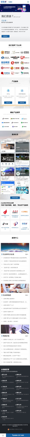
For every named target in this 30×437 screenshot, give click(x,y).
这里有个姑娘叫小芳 (8, 311)
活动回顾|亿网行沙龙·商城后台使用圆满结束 (14, 280)
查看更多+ (5, 36)
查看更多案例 (15, 197)
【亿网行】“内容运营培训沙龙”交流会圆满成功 (15, 261)
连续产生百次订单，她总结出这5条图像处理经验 (15, 342)
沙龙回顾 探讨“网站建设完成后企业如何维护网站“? (15, 258)
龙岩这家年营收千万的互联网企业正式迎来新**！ (15, 308)
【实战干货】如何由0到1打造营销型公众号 (14, 271)
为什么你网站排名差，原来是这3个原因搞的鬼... (15, 349)
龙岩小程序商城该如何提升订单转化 (12, 346)
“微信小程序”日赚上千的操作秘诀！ (12, 352)
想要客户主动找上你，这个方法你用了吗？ (14, 339)
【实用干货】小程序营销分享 (10, 267)
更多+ (26, 254)
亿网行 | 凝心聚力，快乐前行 (10, 321)
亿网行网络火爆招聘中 (9, 298)
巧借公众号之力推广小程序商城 (11, 264)
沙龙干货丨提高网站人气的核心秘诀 (12, 277)
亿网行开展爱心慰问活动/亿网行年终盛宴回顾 (14, 315)
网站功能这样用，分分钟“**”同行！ (12, 355)
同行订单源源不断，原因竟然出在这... (12, 362)
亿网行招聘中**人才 (8, 305)
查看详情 (8, 102)
